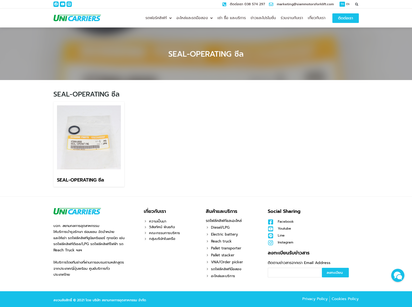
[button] (356, 4)
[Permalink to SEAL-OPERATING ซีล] (88, 137)
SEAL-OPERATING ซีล (206, 54)
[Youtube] (62, 4)
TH (342, 4)
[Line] (69, 4)
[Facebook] (56, 4)
